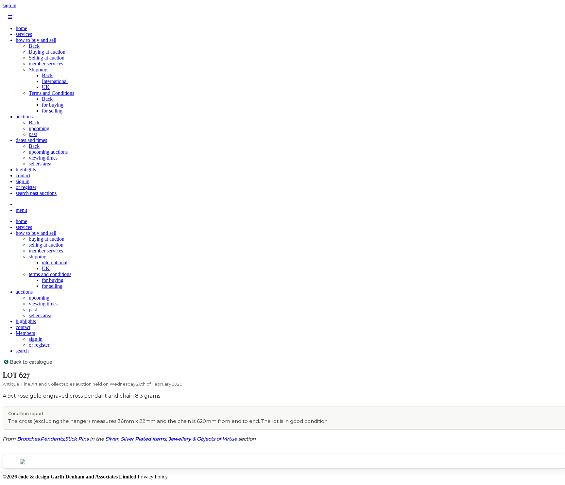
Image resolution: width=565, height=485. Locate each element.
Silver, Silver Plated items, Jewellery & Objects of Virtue (171, 439)
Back (34, 46)
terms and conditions (50, 274)
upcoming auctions (48, 152)
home (21, 28)
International (55, 81)
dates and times (31, 140)
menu (21, 210)
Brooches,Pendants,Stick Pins (53, 439)
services (24, 34)
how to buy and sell (36, 40)
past (33, 134)
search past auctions (36, 193)
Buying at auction (47, 52)
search (22, 351)
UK (46, 87)
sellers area (40, 163)
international (54, 262)
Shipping (38, 69)
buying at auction (46, 239)
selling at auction (46, 245)
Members (25, 333)
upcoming (39, 128)
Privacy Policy (153, 476)
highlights (26, 169)
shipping (37, 256)
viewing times (43, 158)
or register (26, 187)
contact (23, 175)
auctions (24, 116)
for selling (52, 110)
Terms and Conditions (51, 93)
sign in (9, 5)
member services (46, 63)
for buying (52, 105)
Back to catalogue (30, 362)
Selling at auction (46, 58)
